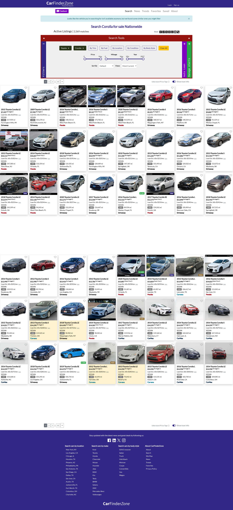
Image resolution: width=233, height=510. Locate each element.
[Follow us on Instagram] (124, 440)
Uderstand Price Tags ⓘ (161, 82)
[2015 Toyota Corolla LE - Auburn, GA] (160, 353)
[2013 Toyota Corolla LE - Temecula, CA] (160, 140)
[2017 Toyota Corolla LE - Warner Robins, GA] (131, 309)
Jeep (94, 469)
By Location (117, 48)
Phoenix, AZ (70, 462)
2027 (142, 56)
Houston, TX (70, 459)
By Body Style (149, 48)
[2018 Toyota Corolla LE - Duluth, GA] (14, 184)
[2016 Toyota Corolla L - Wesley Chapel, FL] (131, 184)
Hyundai (96, 466)
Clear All (163, 48)
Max (100, 56)
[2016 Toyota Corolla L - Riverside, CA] (190, 353)
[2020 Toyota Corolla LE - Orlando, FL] (131, 266)
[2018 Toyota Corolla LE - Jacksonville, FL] (73, 140)
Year (135, 54)
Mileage (114, 54)
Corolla (79, 48)
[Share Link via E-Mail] (175, 31)
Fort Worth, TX (71, 488)
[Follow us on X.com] (119, 440)
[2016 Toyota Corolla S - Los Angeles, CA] (73, 266)
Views (117, 66)
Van (120, 472)
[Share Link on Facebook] (160, 31)
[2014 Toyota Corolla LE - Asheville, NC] (14, 353)
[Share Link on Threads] (169, 31)
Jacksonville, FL (72, 485)
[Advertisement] (13, 67)
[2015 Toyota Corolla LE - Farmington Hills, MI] (14, 96)
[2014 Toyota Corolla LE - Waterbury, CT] (160, 309)
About (148, 450)
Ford (94, 450)
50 (58, 82)
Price (93, 54)
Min (127, 56)
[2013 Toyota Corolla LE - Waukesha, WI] (102, 266)
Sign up (176, 5)
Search (148, 453)
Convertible (123, 469)
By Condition (132, 48)
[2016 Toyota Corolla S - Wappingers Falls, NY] (160, 96)
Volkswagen (97, 494)
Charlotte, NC (71, 494)
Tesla (94, 478)
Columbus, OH (71, 491)
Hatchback (123, 459)
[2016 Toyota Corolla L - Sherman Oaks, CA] (190, 184)
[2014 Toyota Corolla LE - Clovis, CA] (102, 309)
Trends (148, 462)
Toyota (65, 48)
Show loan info (183, 81)
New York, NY (71, 450)
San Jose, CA (70, 478)
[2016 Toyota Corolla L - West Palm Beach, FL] (73, 96)
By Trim (93, 48)
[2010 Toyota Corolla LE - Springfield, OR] (131, 140)
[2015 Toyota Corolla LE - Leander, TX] (160, 266)
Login (170, 5)
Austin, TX (70, 482)
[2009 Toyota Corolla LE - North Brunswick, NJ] (43, 96)
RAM (94, 472)
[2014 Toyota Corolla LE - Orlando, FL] (43, 140)
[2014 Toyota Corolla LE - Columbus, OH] (219, 353)
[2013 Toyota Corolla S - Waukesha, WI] (219, 140)
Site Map (149, 456)
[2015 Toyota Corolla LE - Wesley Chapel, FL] (219, 96)
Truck (121, 456)
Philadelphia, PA (72, 466)
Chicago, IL (70, 456)
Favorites (149, 466)
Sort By (94, 66)
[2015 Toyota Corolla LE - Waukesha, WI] (14, 309)
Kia (94, 475)
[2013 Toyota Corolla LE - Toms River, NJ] (14, 140)
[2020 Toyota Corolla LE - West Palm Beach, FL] (131, 96)
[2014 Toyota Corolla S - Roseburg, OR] (14, 266)
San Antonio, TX (72, 469)
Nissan (95, 462)
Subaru (95, 485)
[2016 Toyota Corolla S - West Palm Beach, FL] (102, 96)
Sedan (121, 453)
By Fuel (104, 48)
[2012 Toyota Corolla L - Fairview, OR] (102, 353)
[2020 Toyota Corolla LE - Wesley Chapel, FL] (73, 184)
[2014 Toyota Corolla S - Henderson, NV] (219, 309)
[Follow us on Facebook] (109, 440)
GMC (95, 488)
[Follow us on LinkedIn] (114, 440)
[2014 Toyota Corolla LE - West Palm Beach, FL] (43, 184)
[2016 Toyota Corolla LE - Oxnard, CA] (190, 140)
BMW (95, 482)
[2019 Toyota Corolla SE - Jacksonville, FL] (73, 353)
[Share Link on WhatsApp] (172, 31)
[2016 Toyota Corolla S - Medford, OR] (190, 96)
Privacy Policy (151, 469)
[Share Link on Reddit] (163, 31)
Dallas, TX (69, 475)
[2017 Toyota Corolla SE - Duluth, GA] (160, 184)
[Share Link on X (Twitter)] (166, 31)
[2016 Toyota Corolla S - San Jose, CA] (219, 266)
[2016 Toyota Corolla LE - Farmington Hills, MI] (102, 140)
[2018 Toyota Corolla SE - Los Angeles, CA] (43, 353)
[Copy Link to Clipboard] (178, 31)
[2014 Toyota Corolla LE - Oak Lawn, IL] (190, 309)
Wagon (122, 475)
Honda (95, 456)
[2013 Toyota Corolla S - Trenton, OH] (43, 309)
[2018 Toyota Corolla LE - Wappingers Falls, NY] (73, 309)
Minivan (122, 462)
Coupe (121, 466)
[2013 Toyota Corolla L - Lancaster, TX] (190, 266)
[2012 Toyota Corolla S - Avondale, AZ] (43, 266)
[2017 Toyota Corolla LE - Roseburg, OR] (102, 184)
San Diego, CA (71, 472)
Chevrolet (96, 459)
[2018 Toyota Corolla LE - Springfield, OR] (219, 184)
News (148, 459)
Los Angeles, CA (72, 453)
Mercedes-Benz (98, 491)
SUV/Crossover (125, 450)
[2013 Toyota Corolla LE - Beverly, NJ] (131, 353)
